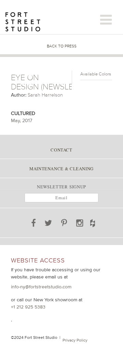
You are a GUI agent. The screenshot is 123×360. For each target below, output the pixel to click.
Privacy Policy (75, 340)
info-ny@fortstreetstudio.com (41, 286)
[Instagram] (79, 224)
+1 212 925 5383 (28, 306)
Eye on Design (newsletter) (52, 82)
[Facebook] (33, 224)
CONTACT (61, 150)
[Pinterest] (64, 224)
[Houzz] (98, 222)
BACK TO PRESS (62, 46)
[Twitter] (48, 224)
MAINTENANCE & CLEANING (61, 168)
